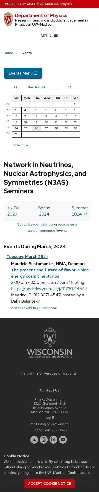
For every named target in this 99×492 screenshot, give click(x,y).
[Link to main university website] (49, 358)
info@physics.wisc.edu (54, 424)
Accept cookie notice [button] (49, 483)
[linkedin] (53, 440)
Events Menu (23, 73)
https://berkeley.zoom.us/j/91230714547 (49, 288)
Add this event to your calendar (34, 307)
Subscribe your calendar (35, 224)
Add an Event (21, 145)
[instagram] (44, 440)
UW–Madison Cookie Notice (67, 472)
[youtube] (63, 440)
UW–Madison (31, 4)
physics (66, 4)
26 (36, 128)
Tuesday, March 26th (27, 256)
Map (47, 418)
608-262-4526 (55, 430)
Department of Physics (41, 16)
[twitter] (34, 440)
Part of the (49, 373)
